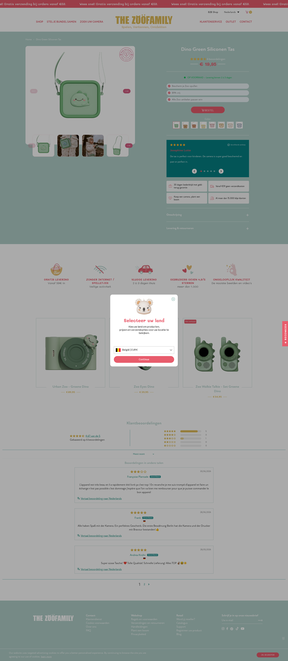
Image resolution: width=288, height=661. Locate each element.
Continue (144, 359)
